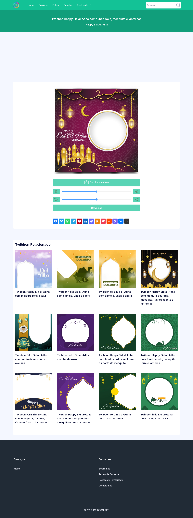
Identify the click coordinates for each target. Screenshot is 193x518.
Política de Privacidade (111, 480)
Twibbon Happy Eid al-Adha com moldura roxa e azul (32, 293)
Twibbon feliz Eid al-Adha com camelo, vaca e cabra (73, 293)
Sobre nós (104, 468)
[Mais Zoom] (56, 191)
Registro (68, 5)
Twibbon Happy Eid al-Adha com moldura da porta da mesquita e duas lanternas (74, 418)
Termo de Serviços (109, 474)
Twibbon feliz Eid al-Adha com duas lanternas (115, 416)
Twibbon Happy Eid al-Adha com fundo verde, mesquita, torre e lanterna (158, 359)
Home (31, 5)
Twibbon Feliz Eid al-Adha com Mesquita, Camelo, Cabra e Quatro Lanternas (31, 418)
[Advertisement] (96, 54)
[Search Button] (178, 5)
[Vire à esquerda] (56, 199)
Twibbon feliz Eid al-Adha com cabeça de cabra (157, 416)
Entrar (55, 5)
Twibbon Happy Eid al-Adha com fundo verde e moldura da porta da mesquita (116, 359)
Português (82, 5)
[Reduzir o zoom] (136, 191)
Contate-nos (105, 485)
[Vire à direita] (136, 199)
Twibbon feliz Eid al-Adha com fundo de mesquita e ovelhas (31, 359)
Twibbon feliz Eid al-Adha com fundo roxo (73, 357)
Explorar (43, 5)
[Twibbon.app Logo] (16, 5)
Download (96, 208)
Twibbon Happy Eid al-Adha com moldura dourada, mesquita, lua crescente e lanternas (158, 297)
